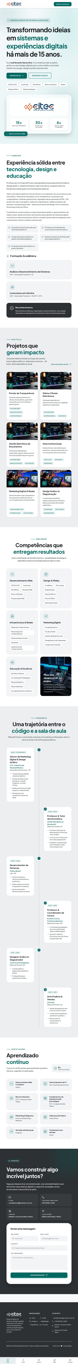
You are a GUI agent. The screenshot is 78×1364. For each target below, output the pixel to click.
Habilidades (45, 1321)
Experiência (34, 1325)
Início (33, 1318)
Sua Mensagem (17, 1253)
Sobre (44, 1318)
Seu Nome (15, 1234)
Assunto (14, 1244)
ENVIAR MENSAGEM (37, 1275)
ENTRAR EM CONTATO (40, 75)
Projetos (35, 1321)
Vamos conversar (62, 4)
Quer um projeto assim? (60, 364)
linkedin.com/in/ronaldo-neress (63, 1326)
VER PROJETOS (15, 75)
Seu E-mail (44, 1234)
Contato (45, 1325)
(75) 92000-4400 (61, 1321)
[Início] (13, 4)
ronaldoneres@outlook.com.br (62, 1318)
